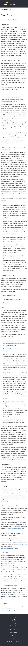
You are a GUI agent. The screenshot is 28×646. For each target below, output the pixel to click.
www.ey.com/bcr (8, 444)
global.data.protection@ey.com (16, 528)
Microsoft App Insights (13, 420)
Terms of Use (13, 635)
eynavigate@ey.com (18, 526)
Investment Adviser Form (13, 629)
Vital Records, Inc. (12, 348)
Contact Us (13, 626)
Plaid (14, 343)
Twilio (15, 401)
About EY (13, 624)
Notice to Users (13, 638)
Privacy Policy (13, 632)
